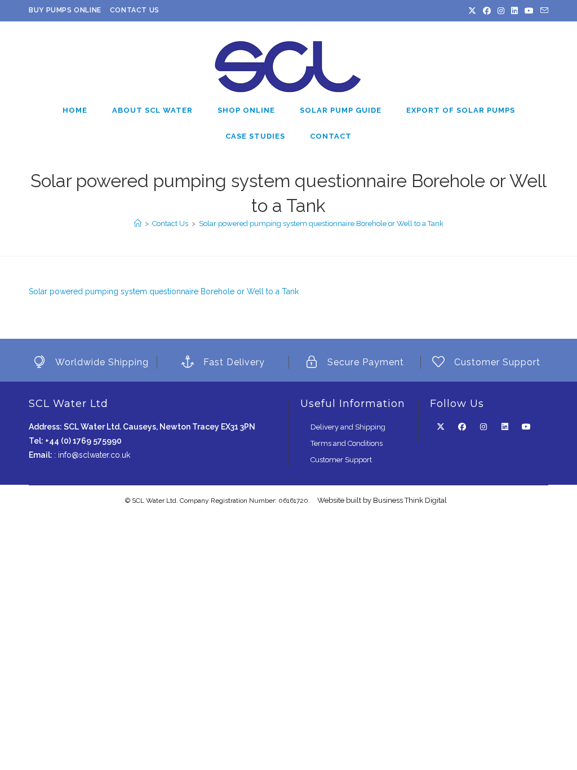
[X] (472, 10)
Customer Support (341, 459)
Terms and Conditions (346, 443)
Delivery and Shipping (347, 427)
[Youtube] (529, 10)
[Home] (137, 223)
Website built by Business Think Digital (382, 500)
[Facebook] (487, 10)
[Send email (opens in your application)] (542, 10)
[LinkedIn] (514, 10)
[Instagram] (501, 10)
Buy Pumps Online (65, 10)
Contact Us (134, 10)
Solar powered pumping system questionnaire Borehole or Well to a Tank (321, 223)
